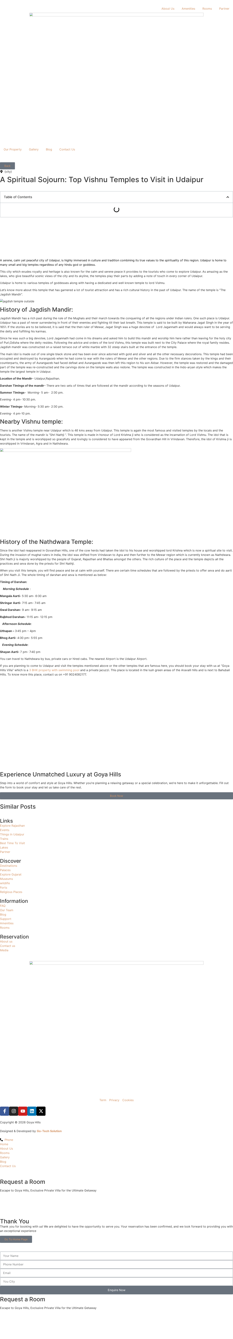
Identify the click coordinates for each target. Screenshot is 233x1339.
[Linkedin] (31, 1111)
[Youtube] (22, 1111)
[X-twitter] (41, 1111)
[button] (227, 197)
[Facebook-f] (4, 1111)
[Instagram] (13, 1111)
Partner (224, 8)
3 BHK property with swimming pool (54, 670)
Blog (49, 149)
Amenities (188, 8)
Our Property (13, 149)
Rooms (207, 8)
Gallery (34, 149)
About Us (167, 8)
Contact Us (67, 149)
